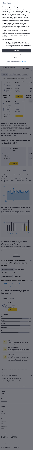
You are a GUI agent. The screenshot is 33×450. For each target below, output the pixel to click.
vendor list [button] (22, 27)
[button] (16, 50)
